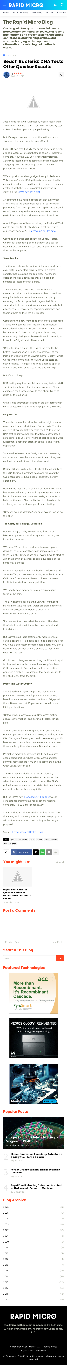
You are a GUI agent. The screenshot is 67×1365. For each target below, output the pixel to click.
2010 (33, 1299)
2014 (33, 1276)
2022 (33, 1230)
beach (15, 55)
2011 (33, 1293)
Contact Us (27, 1350)
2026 (33, 1206)
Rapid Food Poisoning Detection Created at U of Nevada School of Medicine (36, 1187)
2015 (33, 1270)
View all (60, 862)
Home (6, 12)
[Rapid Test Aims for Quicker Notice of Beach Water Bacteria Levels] (17, 877)
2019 (33, 1247)
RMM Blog (37, 12)
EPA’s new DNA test (29, 191)
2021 (33, 1235)
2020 (33, 1241)
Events (49, 12)
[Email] (49, 852)
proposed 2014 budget (37, 796)
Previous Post (12, 942)
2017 (33, 1258)
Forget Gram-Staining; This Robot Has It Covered (35, 1171)
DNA (32, 839)
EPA (6, 843)
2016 (33, 1264)
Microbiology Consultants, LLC (25, 1346)
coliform (23, 839)
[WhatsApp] (42, 852)
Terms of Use (50, 1346)
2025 (33, 1212)
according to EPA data (43, 230)
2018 (33, 1253)
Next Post (57, 942)
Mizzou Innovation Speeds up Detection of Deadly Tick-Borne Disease (37, 1155)
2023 (33, 1224)
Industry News (20, 12)
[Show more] (56, 852)
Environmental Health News (27, 832)
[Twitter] (36, 852)
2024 (33, 1218)
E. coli (39, 839)
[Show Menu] (4, 5)
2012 (33, 1287)
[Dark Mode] (55, 5)
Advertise (41, 1350)
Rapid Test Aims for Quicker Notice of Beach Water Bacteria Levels (17, 894)
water (13, 843)
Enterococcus (51, 839)
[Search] (62, 5)
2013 (33, 1282)
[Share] (61, 74)
